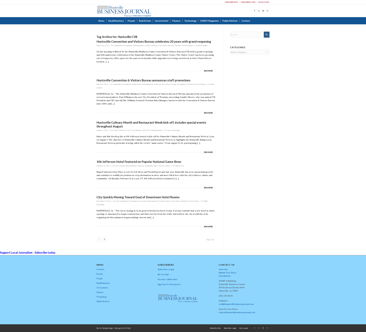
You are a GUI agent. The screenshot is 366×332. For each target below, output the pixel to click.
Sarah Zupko (203, 45)
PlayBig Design (107, 328)
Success (171, 45)
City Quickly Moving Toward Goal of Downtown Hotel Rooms (138, 197)
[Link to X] (259, 11)
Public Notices (103, 301)
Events (147, 45)
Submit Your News (227, 272)
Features (100, 269)
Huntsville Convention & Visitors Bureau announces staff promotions (143, 80)
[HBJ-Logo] (124, 10)
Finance (100, 292)
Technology (102, 297)
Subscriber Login (248, 2)
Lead (160, 45)
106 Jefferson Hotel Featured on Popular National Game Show (139, 161)
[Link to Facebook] (254, 11)
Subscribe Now (231, 2)
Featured (154, 45)
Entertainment (138, 45)
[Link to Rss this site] (267, 11)
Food (128, 130)
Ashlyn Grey (179, 166)
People (173, 84)
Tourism (178, 45)
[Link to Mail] (263, 11)
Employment (136, 84)
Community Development (122, 45)
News (165, 45)
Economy (142, 201)
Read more (208, 71)
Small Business (156, 130)
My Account (263, 2)
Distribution (224, 276)
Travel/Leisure (187, 45)
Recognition (181, 84)
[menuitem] (231, 2)
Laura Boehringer (173, 130)
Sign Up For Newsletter (169, 284)
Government (102, 288)
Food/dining (136, 130)
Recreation (176, 201)
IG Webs (127, 328)
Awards (122, 166)
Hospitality (149, 166)
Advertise (223, 269)
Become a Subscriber (168, 279)
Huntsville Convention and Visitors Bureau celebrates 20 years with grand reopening (154, 41)
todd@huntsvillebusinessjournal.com (236, 304)
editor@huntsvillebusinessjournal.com (237, 312)
